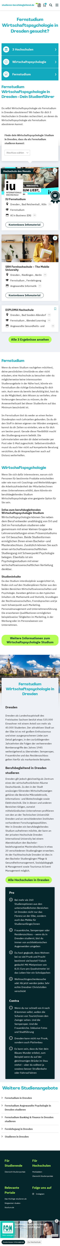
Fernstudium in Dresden (18, 1097)
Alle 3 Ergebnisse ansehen (30, 339)
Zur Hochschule (34, 1242)
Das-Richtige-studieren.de (16, 1199)
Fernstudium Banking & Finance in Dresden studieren (29, 1119)
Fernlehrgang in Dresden (19, 1128)
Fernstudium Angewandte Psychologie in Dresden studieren (28, 1107)
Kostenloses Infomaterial (13, 1242)
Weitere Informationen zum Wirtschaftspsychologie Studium (30, 640)
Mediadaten (37, 1172)
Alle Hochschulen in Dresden (28, 880)
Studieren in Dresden (17, 1136)
